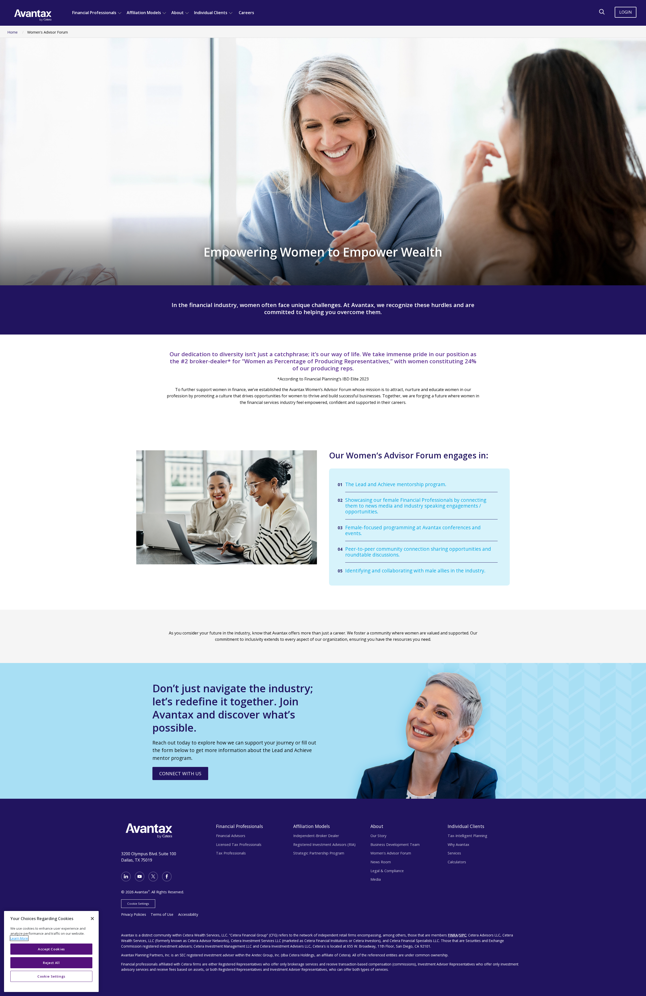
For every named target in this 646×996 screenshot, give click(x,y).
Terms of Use (162, 914)
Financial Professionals (94, 12)
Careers (246, 12)
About (177, 12)
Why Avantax (458, 844)
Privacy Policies (133, 914)
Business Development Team (395, 844)
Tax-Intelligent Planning (467, 835)
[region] (51, 951)
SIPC (462, 935)
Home (12, 32)
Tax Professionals (231, 853)
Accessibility (188, 914)
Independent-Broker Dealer (316, 835)
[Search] (602, 12)
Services (454, 853)
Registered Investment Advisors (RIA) (324, 844)
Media (375, 879)
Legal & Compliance (387, 870)
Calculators (457, 862)
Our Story (378, 835)
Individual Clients (210, 12)
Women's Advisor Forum (390, 853)
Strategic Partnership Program (318, 853)
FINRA (453, 935)
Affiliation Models (144, 12)
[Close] (92, 918)
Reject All (51, 962)
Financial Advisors (230, 835)
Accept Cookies (51, 949)
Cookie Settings (138, 903)
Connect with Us (180, 773)
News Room (380, 862)
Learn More (19, 938)
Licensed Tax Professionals (238, 844)
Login (625, 12)
